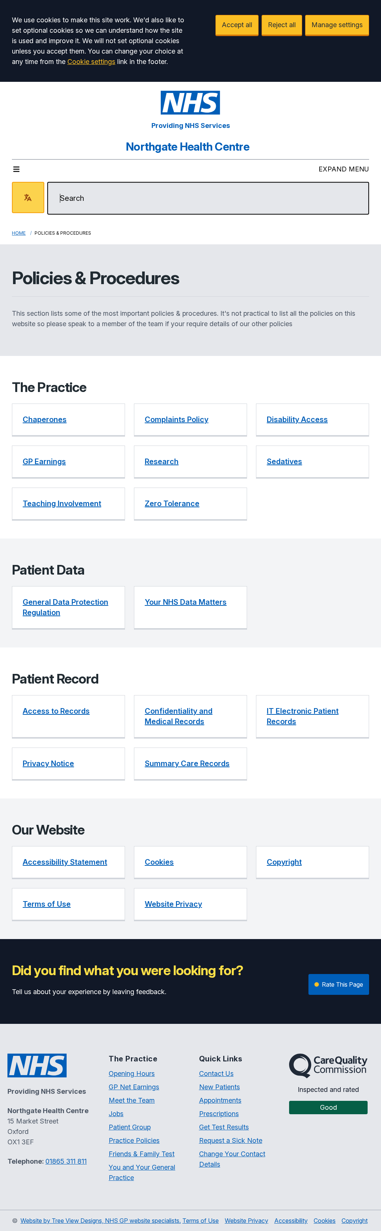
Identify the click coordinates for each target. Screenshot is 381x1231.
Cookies (325, 1220)
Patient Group (130, 1127)
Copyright (355, 1220)
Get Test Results (224, 1127)
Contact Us (216, 1073)
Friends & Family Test (142, 1154)
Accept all (237, 25)
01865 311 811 (66, 1161)
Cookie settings (91, 61)
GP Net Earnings (134, 1087)
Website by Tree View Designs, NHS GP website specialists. (100, 1220)
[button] (68, 420)
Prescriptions (219, 1114)
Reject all (282, 25)
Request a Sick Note (230, 1140)
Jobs (116, 1114)
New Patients (219, 1087)
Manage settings (337, 25)
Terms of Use (200, 1220)
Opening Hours (132, 1073)
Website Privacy (246, 1220)
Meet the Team (132, 1100)
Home (19, 233)
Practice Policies (134, 1140)
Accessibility (291, 1220)
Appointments (220, 1100)
